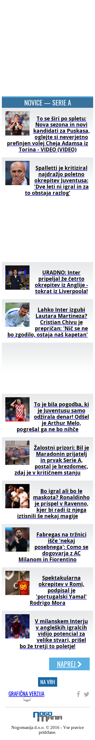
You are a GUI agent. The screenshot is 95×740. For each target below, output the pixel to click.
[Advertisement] (47, 368)
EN (87, 7)
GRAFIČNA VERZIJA (26, 694)
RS (79, 7)
